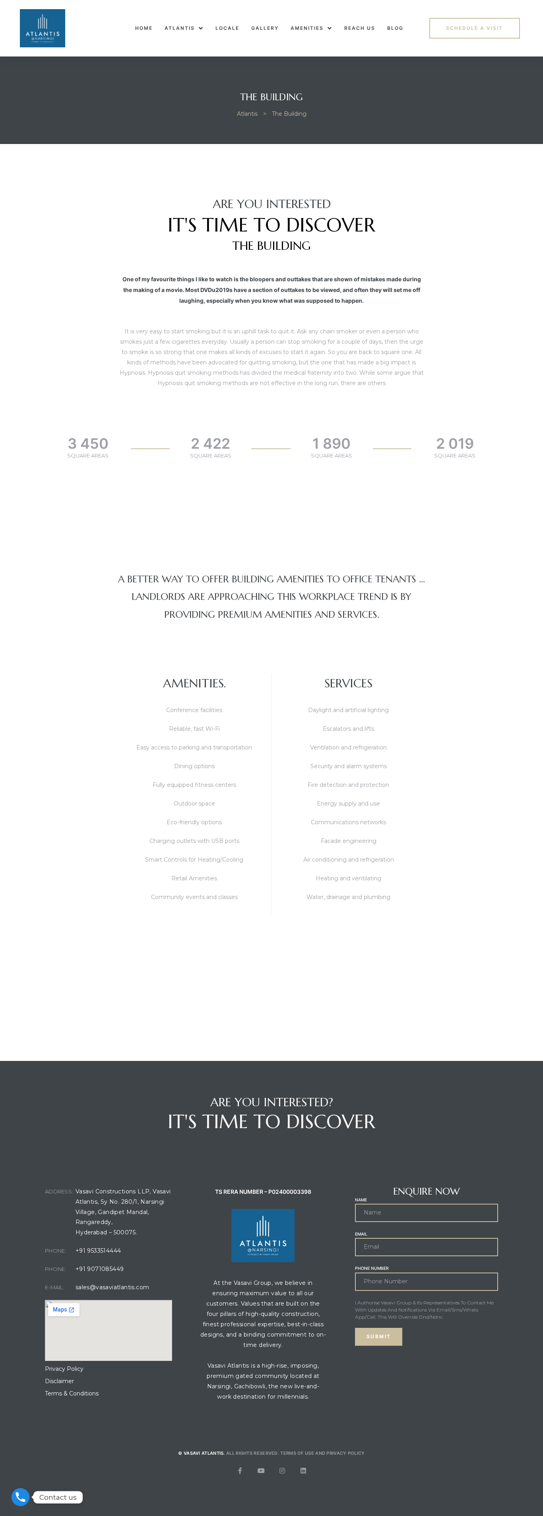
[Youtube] (261, 1470)
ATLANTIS (180, 28)
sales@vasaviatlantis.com (112, 1287)
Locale (227, 28)
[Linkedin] (303, 1470)
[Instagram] (282, 1470)
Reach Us (359, 28)
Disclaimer (59, 1381)
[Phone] (20, 1497)
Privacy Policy (64, 1368)
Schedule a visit (474, 28)
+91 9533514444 (98, 1250)
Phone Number (372, 1268)
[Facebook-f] (240, 1470)
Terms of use (297, 1453)
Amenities (307, 28)
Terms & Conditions (72, 1393)
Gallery (265, 28)
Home (144, 28)
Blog (395, 28)
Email (361, 1234)
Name (361, 1200)
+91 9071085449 (100, 1269)
